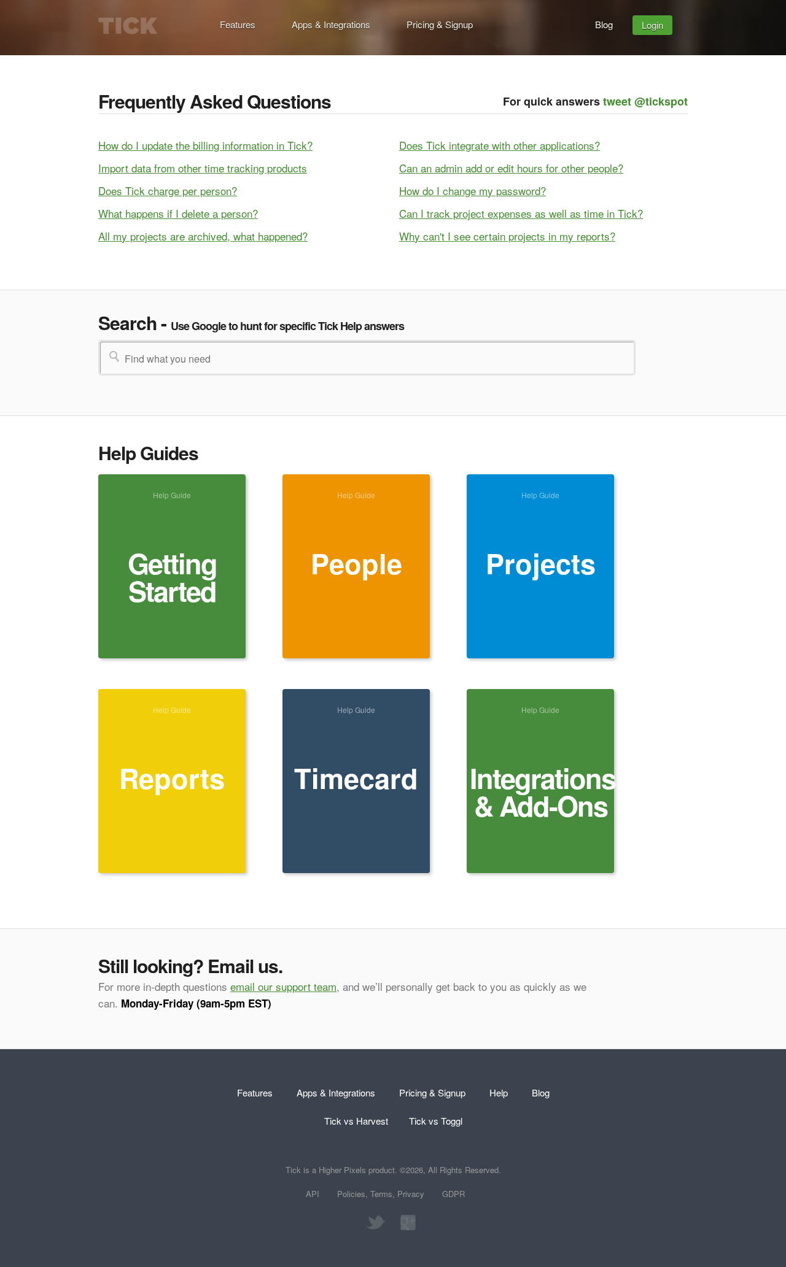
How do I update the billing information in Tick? (205, 145)
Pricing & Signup (440, 24)
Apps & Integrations (331, 24)
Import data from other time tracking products (202, 167)
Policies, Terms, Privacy (380, 1194)
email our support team (283, 986)
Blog (604, 24)
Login (652, 24)
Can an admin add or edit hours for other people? (511, 167)
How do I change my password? (472, 190)
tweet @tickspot (645, 101)
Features (237, 24)
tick (127, 25)
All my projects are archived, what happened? (203, 236)
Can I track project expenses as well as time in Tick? (521, 213)
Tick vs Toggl (435, 1120)
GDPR (453, 1194)
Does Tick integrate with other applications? (499, 145)
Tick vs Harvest (356, 1120)
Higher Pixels (342, 1170)
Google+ (405, 1222)
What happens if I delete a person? (178, 213)
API (312, 1194)
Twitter (375, 1222)
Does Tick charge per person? (167, 190)
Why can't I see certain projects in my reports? (507, 236)
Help (498, 1092)
